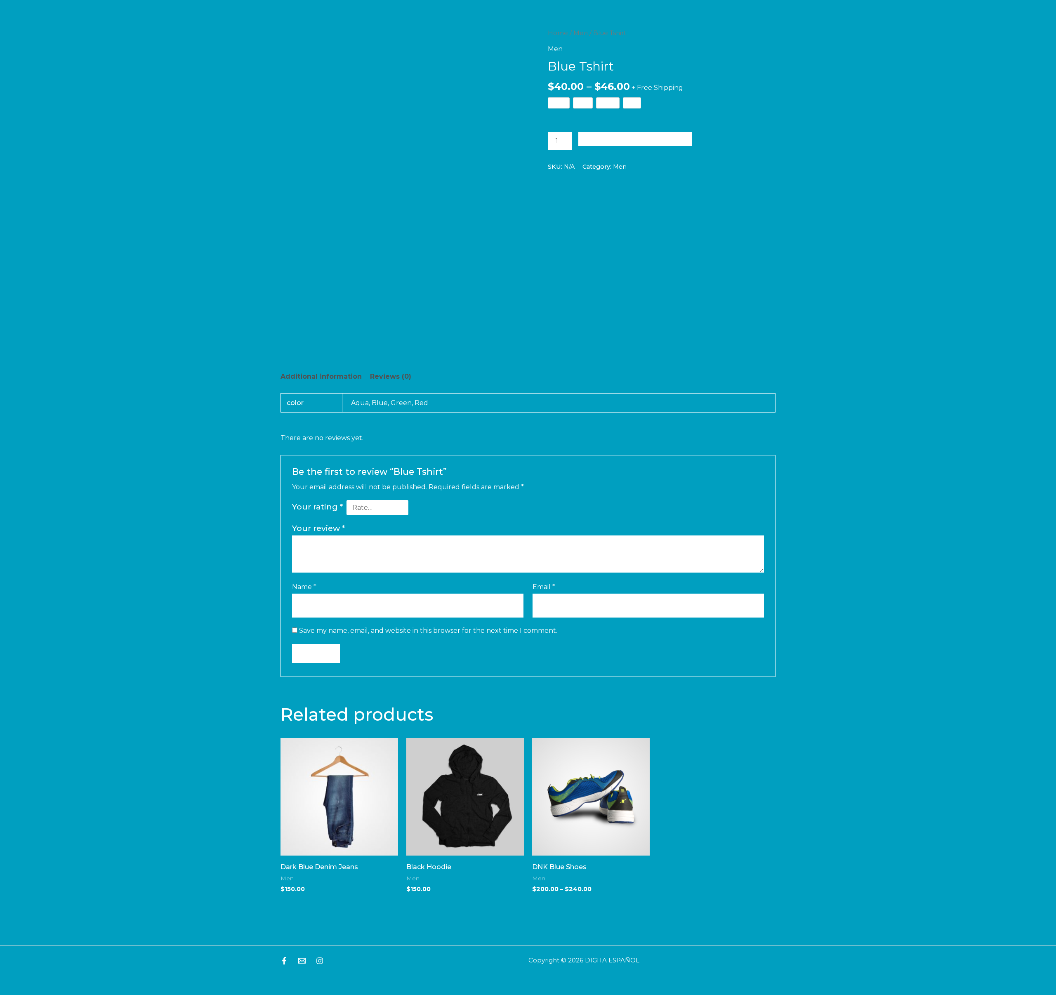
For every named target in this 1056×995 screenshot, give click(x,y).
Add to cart (635, 138)
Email (544, 587)
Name (304, 587)
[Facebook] (284, 960)
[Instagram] (319, 960)
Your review (318, 528)
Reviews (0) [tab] (390, 376)
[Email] (302, 960)
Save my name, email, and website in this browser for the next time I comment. (428, 630)
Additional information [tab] (321, 376)
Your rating (317, 507)
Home (558, 33)
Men (580, 33)
